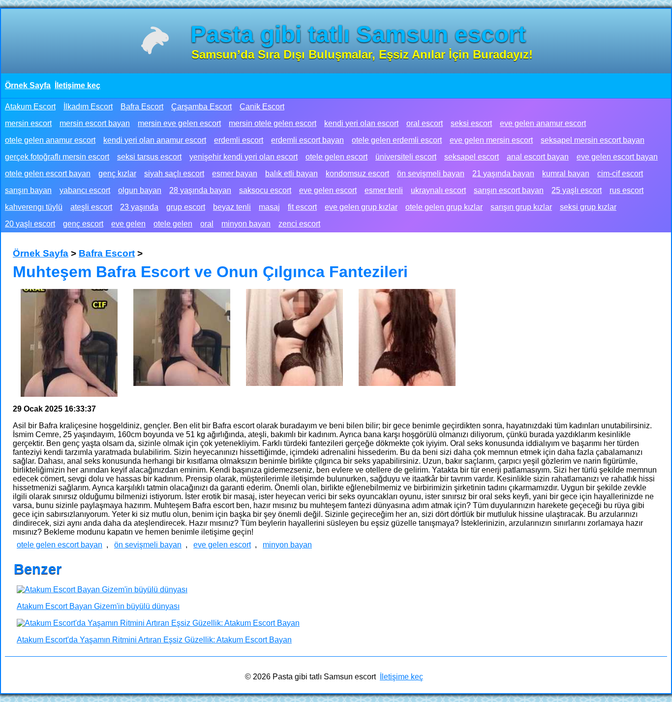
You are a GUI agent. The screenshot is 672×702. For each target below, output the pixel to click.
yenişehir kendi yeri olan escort (243, 157)
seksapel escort (471, 157)
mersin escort (28, 123)
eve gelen (128, 224)
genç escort (83, 224)
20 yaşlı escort (30, 224)
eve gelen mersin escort (491, 140)
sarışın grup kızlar (521, 207)
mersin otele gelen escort (272, 123)
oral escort (424, 123)
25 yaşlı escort (576, 190)
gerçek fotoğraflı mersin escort (57, 157)
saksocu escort (265, 190)
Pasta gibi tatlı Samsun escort (358, 34)
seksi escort (471, 123)
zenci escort (299, 224)
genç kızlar (117, 173)
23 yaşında (139, 207)
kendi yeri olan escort (361, 123)
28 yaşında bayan (200, 190)
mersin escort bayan (95, 123)
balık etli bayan (291, 173)
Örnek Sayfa (28, 85)
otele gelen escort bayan (48, 173)
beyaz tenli (232, 207)
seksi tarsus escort (149, 157)
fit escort (302, 207)
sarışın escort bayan (509, 190)
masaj (269, 207)
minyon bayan (246, 224)
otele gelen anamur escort (50, 140)
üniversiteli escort (405, 157)
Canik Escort (262, 106)
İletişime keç (77, 85)
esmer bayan (234, 173)
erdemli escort (238, 140)
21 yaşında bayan (503, 173)
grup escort (185, 207)
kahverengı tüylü (33, 207)
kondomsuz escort (357, 173)
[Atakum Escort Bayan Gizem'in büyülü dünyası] (102, 589)
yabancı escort (85, 190)
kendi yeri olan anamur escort (154, 140)
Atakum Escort (30, 106)
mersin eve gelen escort (179, 123)
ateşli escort (91, 207)
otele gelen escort (336, 157)
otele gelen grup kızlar (444, 207)
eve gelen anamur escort (543, 123)
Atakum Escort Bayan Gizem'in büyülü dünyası (98, 606)
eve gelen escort (328, 190)
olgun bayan (139, 190)
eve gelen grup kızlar (361, 207)
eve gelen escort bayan (617, 157)
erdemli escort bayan (307, 140)
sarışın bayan (28, 190)
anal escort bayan (538, 157)
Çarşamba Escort (201, 106)
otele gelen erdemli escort (397, 140)
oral (207, 224)
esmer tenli (384, 190)
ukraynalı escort (438, 190)
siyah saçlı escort (174, 173)
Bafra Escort (142, 106)
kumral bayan (565, 173)
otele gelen (172, 224)
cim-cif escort (620, 173)
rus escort (626, 190)
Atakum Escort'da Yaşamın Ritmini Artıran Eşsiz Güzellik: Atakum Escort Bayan (154, 640)
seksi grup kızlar (588, 207)
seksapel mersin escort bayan (592, 140)
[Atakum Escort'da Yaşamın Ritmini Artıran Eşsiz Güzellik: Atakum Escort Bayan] (158, 623)
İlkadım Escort (88, 106)
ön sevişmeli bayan (430, 173)
